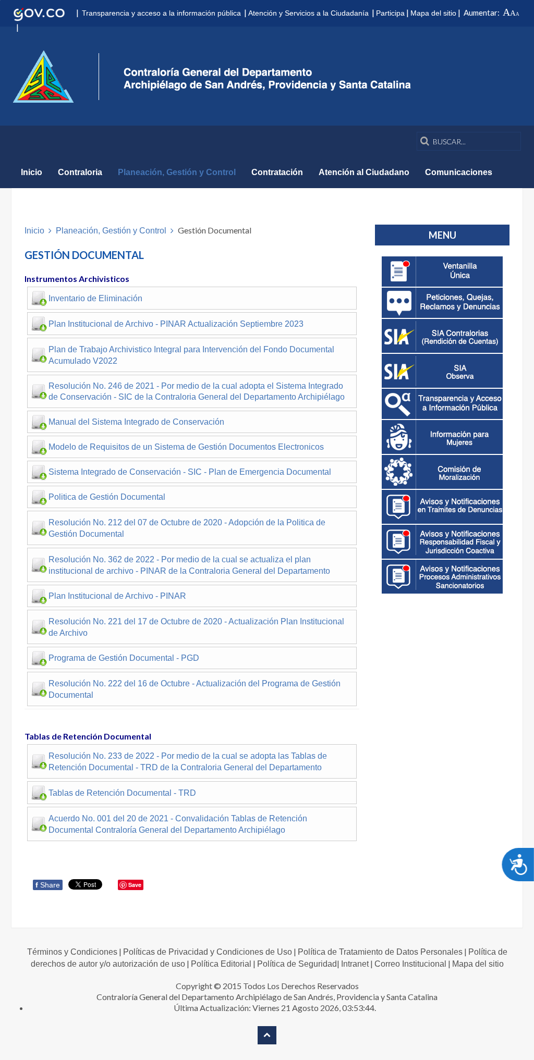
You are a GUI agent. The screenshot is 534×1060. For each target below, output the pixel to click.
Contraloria (80, 172)
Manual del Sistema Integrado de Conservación (136, 421)
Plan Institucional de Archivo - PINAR (117, 595)
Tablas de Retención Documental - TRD (122, 792)
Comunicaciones (458, 172)
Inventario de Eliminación (95, 298)
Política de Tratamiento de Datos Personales (380, 951)
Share (47, 885)
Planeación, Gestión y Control (177, 172)
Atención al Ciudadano (364, 172)
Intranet (355, 963)
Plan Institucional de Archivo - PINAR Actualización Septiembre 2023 (176, 323)
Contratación (277, 172)
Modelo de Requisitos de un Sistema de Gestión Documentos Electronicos (186, 446)
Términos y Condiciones (72, 951)
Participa (390, 13)
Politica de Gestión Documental (106, 496)
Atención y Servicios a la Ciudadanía (308, 13)
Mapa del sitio (433, 13)
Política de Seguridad (297, 963)
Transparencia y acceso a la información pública (161, 13)
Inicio (31, 172)
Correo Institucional (410, 963)
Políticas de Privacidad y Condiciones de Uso (207, 951)
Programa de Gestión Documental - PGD (123, 658)
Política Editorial (221, 963)
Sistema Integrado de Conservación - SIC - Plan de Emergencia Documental (189, 471)
